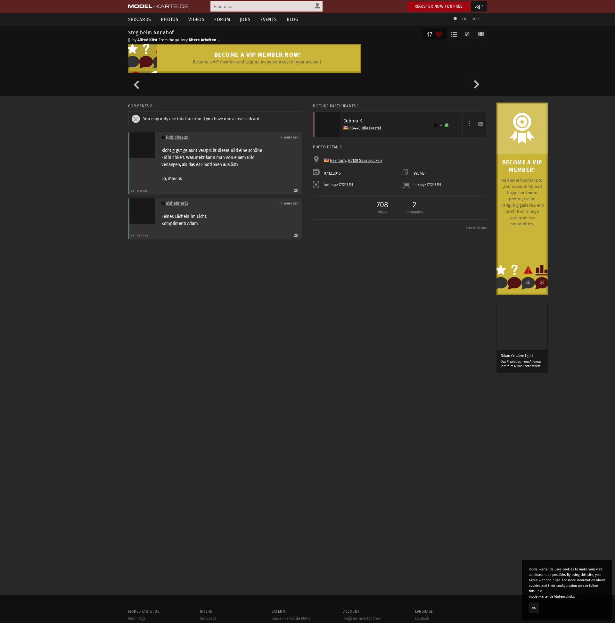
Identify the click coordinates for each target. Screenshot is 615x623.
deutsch (422, 618)
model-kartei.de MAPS (291, 618)
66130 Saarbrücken (365, 160)
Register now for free (438, 6)
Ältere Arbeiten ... (204, 40)
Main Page (137, 618)
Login (479, 6)
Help (476, 19)
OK (534, 608)
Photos (170, 19)
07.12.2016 (332, 173)
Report (143, 190)
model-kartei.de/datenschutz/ (552, 596)
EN (464, 19)
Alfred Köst (147, 40)
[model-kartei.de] (158, 6)
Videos (196, 19)
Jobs (245, 19)
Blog (293, 19)
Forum (222, 19)
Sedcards (139, 19)
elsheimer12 (177, 203)
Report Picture (476, 228)
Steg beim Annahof (151, 32)
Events (268, 19)
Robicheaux (177, 137)
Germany (338, 160)
